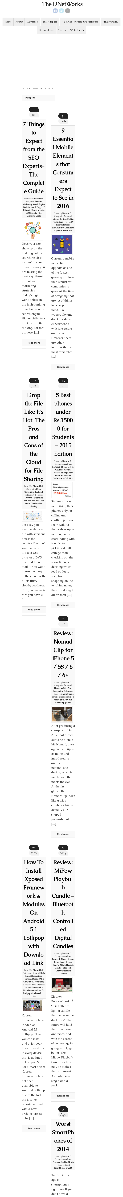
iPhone (64, 467)
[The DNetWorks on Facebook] (55, 10)
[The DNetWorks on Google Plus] (67, 10)
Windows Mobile (62, 470)
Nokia (71, 1162)
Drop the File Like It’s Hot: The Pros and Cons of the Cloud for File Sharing (34, 436)
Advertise (32, 21)
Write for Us (77, 29)
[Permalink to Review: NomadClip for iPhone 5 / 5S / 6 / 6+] (62, 714)
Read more (34, 342)
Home (8, 21)
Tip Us (62, 29)
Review (70, 959)
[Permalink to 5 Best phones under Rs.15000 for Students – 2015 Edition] (62, 490)
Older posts (29, 98)
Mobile (70, 219)
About (19, 21)
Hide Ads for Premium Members (80, 21)
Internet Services (59, 219)
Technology (58, 222)
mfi (70, 699)
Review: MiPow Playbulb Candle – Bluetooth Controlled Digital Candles (63, 904)
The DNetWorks (62, 4)
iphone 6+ (64, 699)
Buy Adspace (49, 21)
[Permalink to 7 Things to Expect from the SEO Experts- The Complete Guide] (32, 229)
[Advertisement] (62, 58)
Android (67, 464)
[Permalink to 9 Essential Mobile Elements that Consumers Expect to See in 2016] (62, 244)
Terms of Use (46, 29)
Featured (38, 201)
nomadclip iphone (63, 702)
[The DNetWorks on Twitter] (61, 10)
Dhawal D (37, 198)
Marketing (27, 204)
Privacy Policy (110, 21)
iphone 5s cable (59, 697)
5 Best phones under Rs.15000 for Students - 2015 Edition (63, 475)
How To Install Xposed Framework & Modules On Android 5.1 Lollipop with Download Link (34, 912)
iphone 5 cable (67, 694)
